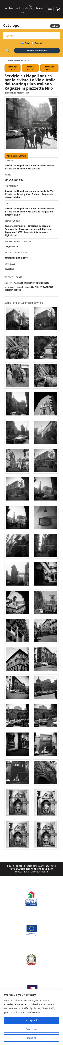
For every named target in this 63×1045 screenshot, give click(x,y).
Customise (31, 1029)
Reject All (31, 1037)
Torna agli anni (12, 68)
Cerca (7, 50)
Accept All (31, 1020)
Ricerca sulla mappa (37, 50)
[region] (31, 1017)
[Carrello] (58, 9)
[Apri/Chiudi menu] (50, 9)
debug (55, 26)
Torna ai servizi (30, 68)
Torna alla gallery (49, 68)
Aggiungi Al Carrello (16, 155)
